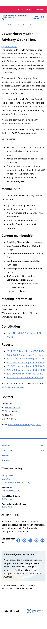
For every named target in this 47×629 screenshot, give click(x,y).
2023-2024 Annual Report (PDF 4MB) (25, 355)
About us (6, 445)
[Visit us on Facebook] (18, 540)
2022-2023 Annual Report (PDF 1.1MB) (25, 358)
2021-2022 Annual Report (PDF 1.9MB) (25, 362)
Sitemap (6, 460)
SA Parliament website (13, 387)
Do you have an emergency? (30, 10)
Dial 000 (6, 479)
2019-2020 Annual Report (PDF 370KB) (26, 370)
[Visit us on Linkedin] (36, 540)
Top (42, 450)
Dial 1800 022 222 (11, 490)
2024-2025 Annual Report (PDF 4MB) (25, 351)
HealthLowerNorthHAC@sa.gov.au (24, 424)
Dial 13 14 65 (7, 499)
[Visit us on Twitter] (30, 540)
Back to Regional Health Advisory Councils (20, 25)
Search (5, 455)
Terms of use (7, 588)
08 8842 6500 (12, 407)
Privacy (32, 585)
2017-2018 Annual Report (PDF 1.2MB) (25, 377)
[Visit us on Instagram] (24, 540)
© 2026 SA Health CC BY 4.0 (13, 585)
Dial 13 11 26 (7, 507)
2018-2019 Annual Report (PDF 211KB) (25, 373)
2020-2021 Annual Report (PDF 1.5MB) (25, 366)
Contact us (7, 450)
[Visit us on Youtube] (42, 540)
